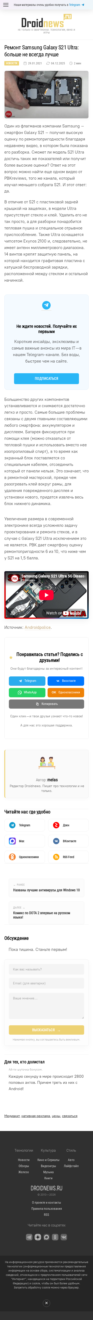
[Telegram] (29, 1237)
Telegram (74, 4)
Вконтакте (69, 681)
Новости (11, 63)
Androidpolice (38, 627)
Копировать (50, 704)
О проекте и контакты (46, 1203)
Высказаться (46, 1030)
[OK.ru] (55, 1237)
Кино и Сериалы (48, 1160)
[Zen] (38, 1237)
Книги (48, 1178)
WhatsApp (30, 692)
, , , (40, 1116)
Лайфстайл (71, 1166)
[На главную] (46, 20)
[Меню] (5, 4)
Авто (71, 1160)
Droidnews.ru (47, 1188)
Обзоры (24, 1166)
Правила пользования (46, 1209)
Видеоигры (48, 1166)
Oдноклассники (66, 692)
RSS (46, 1215)
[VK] (64, 1237)
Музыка (48, 1172)
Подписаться (46, 378)
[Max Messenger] (46, 1237)
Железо (23, 1172)
